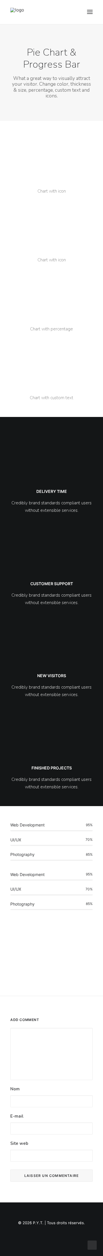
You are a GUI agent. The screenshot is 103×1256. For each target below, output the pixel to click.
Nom (15, 1089)
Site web (19, 1143)
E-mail (16, 1116)
